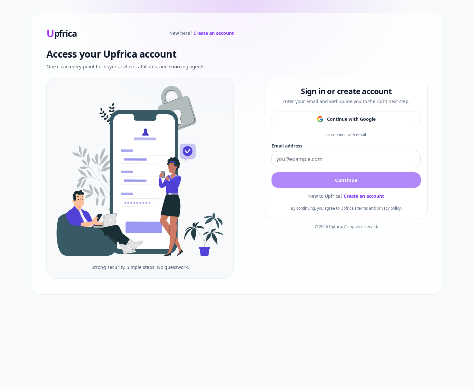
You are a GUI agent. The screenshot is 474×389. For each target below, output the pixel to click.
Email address (287, 146)
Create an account (213, 33)
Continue (346, 180)
